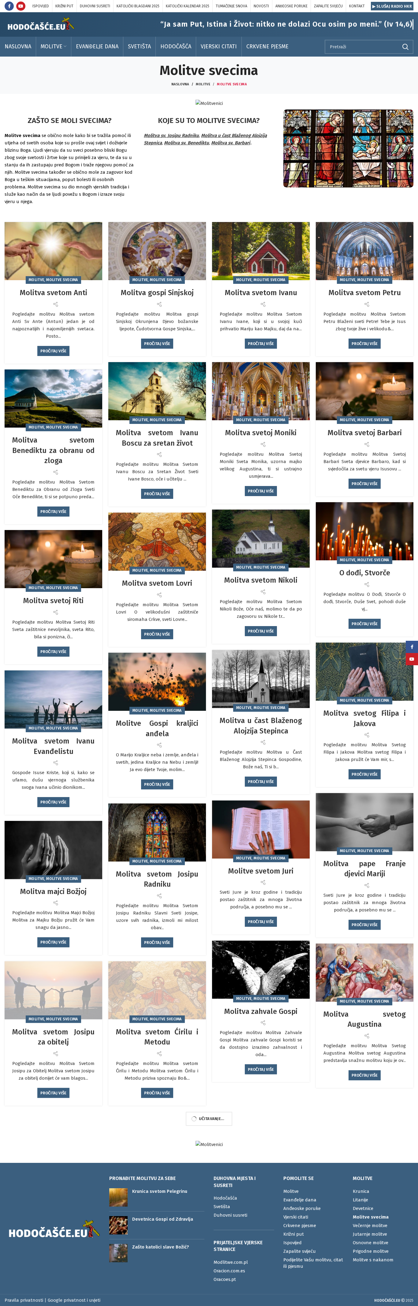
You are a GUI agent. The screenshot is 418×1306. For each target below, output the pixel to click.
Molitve (203, 84)
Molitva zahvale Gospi (260, 1011)
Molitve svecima (62, 280)
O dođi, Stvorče (364, 573)
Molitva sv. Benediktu (186, 143)
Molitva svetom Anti (53, 292)
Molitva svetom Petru (365, 292)
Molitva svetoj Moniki (261, 433)
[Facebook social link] (9, 6)
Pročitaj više (53, 351)
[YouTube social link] (20, 6)
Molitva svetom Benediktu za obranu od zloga (53, 450)
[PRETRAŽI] (405, 47)
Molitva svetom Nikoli (260, 580)
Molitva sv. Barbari (230, 143)
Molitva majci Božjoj (53, 892)
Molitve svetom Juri (260, 871)
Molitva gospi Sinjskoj (157, 292)
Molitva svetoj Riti (53, 600)
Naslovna (180, 84)
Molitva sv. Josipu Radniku (171, 135)
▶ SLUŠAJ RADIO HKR (392, 6)
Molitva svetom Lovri (157, 583)
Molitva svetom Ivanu (261, 292)
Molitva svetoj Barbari (365, 433)
